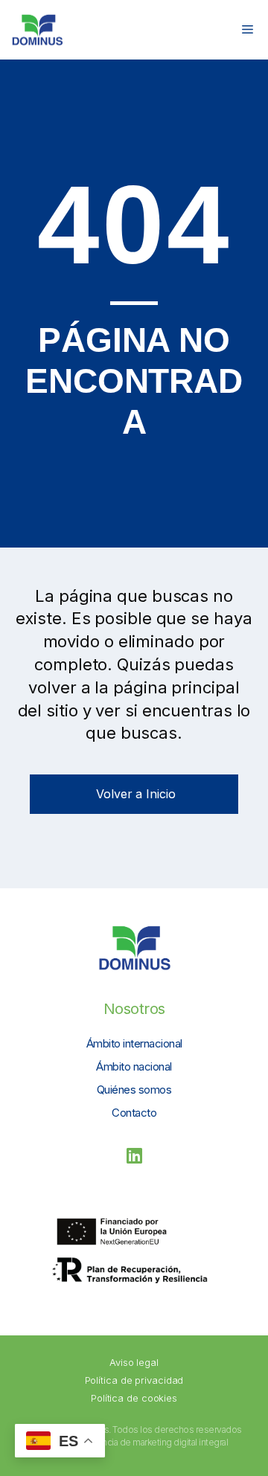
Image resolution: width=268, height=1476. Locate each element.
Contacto (134, 1113)
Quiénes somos (134, 1089)
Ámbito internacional (134, 1043)
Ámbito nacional (134, 1066)
